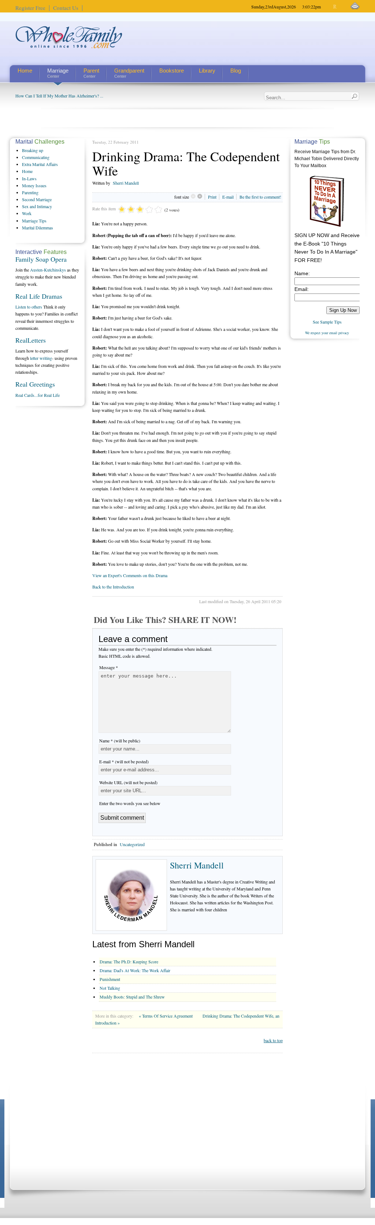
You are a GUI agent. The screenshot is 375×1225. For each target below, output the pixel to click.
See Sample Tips (327, 322)
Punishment (110, 979)
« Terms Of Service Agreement (166, 1016)
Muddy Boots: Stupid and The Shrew (132, 997)
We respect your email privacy (327, 332)
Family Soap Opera (41, 259)
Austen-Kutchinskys (48, 270)
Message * (108, 667)
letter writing (41, 358)
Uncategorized (132, 844)
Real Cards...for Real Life (37, 395)
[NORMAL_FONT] (335, 6)
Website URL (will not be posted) (128, 782)
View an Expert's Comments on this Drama (129, 575)
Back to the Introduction (113, 587)
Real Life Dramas (38, 296)
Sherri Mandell (126, 183)
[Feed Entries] (355, 6)
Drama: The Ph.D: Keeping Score (129, 961)
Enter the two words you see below (129, 803)
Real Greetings (35, 384)
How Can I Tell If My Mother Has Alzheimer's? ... (59, 96)
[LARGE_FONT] (341, 6)
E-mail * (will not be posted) (124, 761)
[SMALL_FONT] (329, 6)
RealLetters (30, 340)
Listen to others (28, 307)
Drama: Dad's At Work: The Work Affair (135, 970)
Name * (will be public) (119, 741)
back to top (273, 1040)
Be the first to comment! (260, 197)
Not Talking (110, 988)
